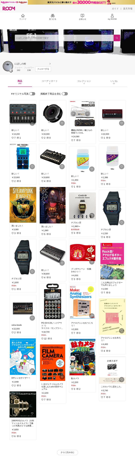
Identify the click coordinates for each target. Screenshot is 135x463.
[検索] (117, 38)
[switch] (32, 93)
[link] (23, 113)
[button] (8, 66)
